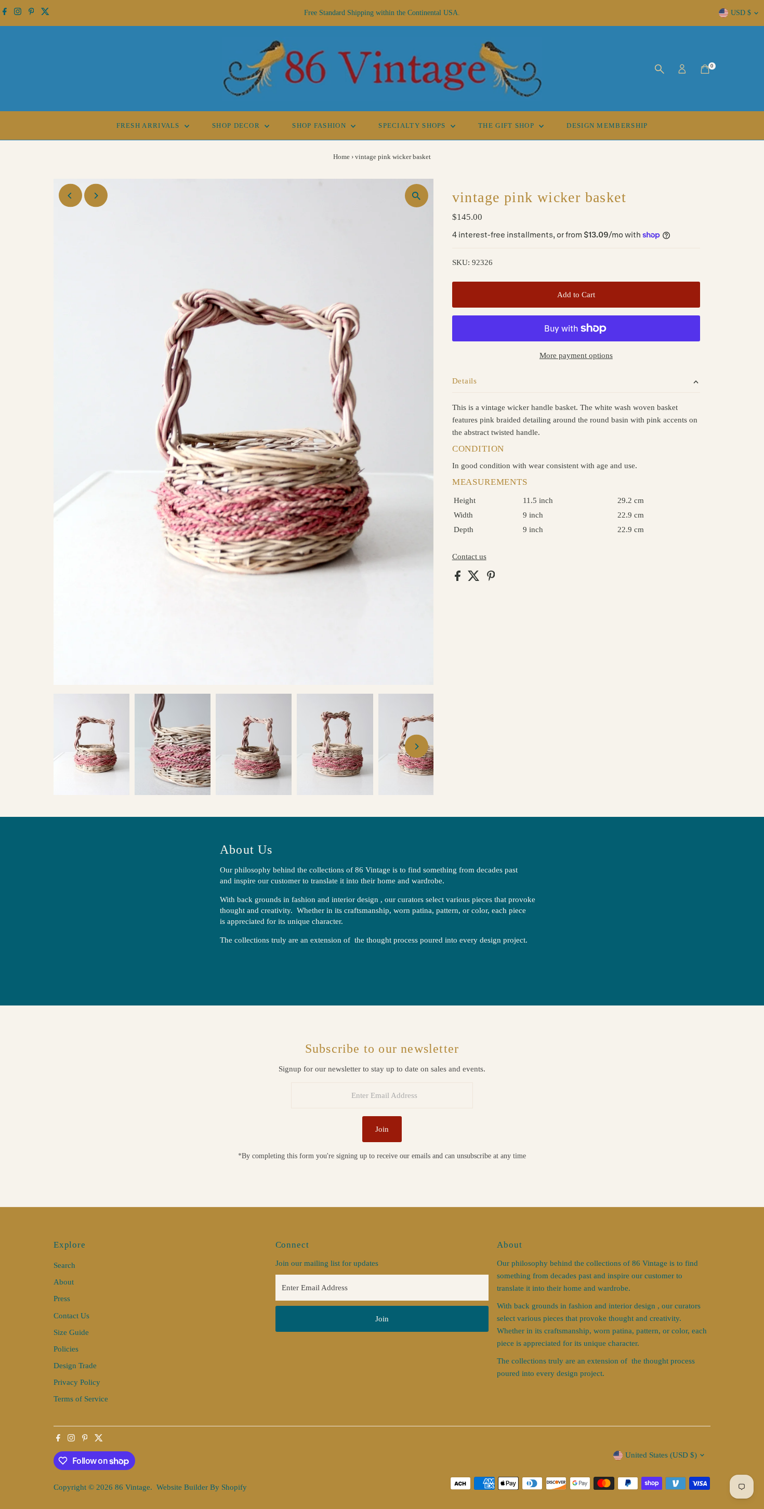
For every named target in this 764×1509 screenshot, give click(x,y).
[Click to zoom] (416, 195)
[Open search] (659, 69)
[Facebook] (4, 13)
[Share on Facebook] (459, 578)
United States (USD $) (661, 1455)
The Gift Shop (507, 125)
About (64, 1282)
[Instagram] (17, 13)
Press (62, 1298)
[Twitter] (45, 13)
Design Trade (75, 1365)
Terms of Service (81, 1399)
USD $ (741, 13)
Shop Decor (237, 125)
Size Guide (71, 1332)
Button (242, 966)
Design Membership (607, 125)
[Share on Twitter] (475, 578)
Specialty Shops (413, 125)
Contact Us (71, 1316)
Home (341, 157)
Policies (66, 1349)
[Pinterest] (31, 13)
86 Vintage (132, 1487)
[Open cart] (705, 69)
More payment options (576, 355)
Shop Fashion (320, 125)
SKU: (461, 262)
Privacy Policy (77, 1382)
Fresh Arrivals (149, 125)
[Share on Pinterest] (491, 578)
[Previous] (70, 195)
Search (64, 1265)
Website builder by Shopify (201, 1487)
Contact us (469, 557)
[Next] (96, 195)
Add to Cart (576, 294)
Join (382, 1129)
